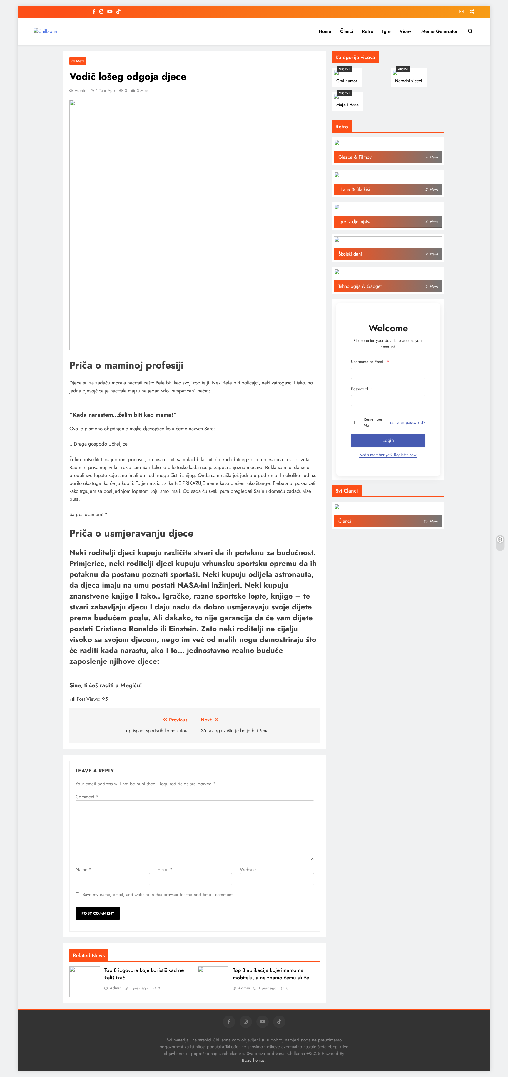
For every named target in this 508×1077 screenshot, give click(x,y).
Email (165, 869)
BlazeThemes (253, 1060)
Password (362, 389)
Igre (386, 31)
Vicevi (406, 31)
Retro (367, 31)
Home (325, 31)
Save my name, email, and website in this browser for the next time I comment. (158, 894)
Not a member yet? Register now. (388, 455)
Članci (346, 31)
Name (83, 869)
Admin (80, 90)
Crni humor (346, 81)
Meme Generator (439, 31)
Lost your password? (406, 422)
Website (248, 869)
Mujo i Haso (347, 104)
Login (388, 440)
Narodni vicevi (408, 81)
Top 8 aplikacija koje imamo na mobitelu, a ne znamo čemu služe (271, 974)
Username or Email (370, 361)
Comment (87, 796)
